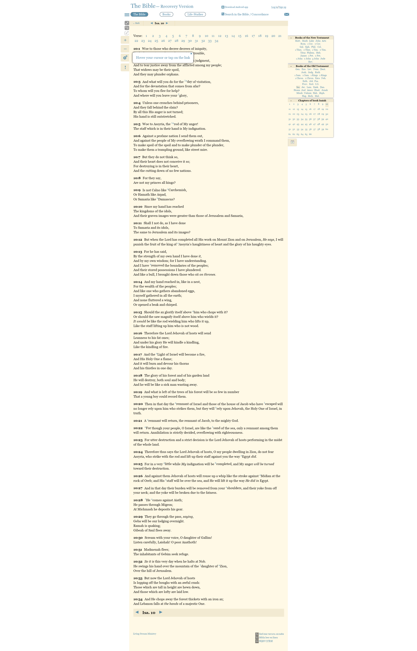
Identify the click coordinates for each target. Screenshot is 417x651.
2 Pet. (318, 55)
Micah (299, 93)
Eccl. (311, 84)
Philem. (311, 52)
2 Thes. (307, 49)
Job (311, 81)
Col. (319, 47)
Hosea (297, 90)
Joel (303, 90)
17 (314, 109)
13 (298, 109)
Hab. (315, 93)
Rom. (303, 44)
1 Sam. (298, 75)
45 (306, 124)
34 (302, 119)
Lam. (309, 87)
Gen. (297, 69)
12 (294, 109)
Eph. (307, 47)
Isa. (298, 87)
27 (314, 114)
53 (298, 129)
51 (290, 129)
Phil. (313, 47)
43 (298, 124)
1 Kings (314, 75)
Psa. (316, 81)
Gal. (302, 47)
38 (318, 119)
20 (326, 109)
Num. (316, 69)
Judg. (311, 72)
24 (302, 114)
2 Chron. (309, 78)
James (303, 55)
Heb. (318, 52)
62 (294, 134)
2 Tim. (323, 49)
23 (298, 114)
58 (318, 129)
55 (306, 129)
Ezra (317, 78)
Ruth (317, 72)
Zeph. (322, 93)
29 (322, 114)
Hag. (304, 96)
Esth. (305, 81)
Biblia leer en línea (267, 637)
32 (294, 119)
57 (314, 129)
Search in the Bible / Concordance (246, 14)
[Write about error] (286, 14)
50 (327, 124)
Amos (310, 90)
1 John (299, 58)
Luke (311, 41)
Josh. (304, 72)
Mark (305, 41)
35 (306, 119)
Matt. (298, 41)
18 (318, 109)
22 (294, 114)
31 (289, 119)
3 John (315, 58)
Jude (322, 58)
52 (294, 129)
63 (298, 134)
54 (302, 129)
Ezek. (316, 87)
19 (323, 109)
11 (290, 109)
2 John (307, 58)
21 (289, 114)
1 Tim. (315, 49)
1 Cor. (310, 44)
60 (326, 129)
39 (322, 119)
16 (310, 109)
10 (206, 36)
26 (310, 114)
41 (289, 124)
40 (326, 119)
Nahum (307, 93)
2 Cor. (318, 44)
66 (310, 134)
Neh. (323, 78)
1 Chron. (299, 78)
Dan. (322, 87)
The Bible (139, 14)
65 (306, 134)
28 (318, 114)
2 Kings (323, 75)
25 (306, 114)
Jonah (325, 90)
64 (302, 134)
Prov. (305, 84)
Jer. (303, 87)
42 (294, 124)
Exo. (304, 69)
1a (185, 80)
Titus (303, 52)
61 (289, 134)
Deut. (323, 69)
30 (326, 114)
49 (322, 124)
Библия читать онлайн (270, 634)
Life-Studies (195, 14)
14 (302, 109)
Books (166, 14)
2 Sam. (305, 75)
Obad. (317, 90)
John (318, 41)
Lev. (310, 69)
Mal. (317, 96)
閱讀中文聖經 (264, 641)
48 (318, 124)
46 (310, 124)
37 (314, 119)
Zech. (310, 96)
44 (302, 124)
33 (298, 119)
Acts (324, 41)
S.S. (317, 84)
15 (306, 109)
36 (310, 119)
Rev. (310, 61)
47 (314, 124)
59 (323, 129)
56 (310, 129)
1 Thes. (298, 49)
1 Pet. (311, 55)
